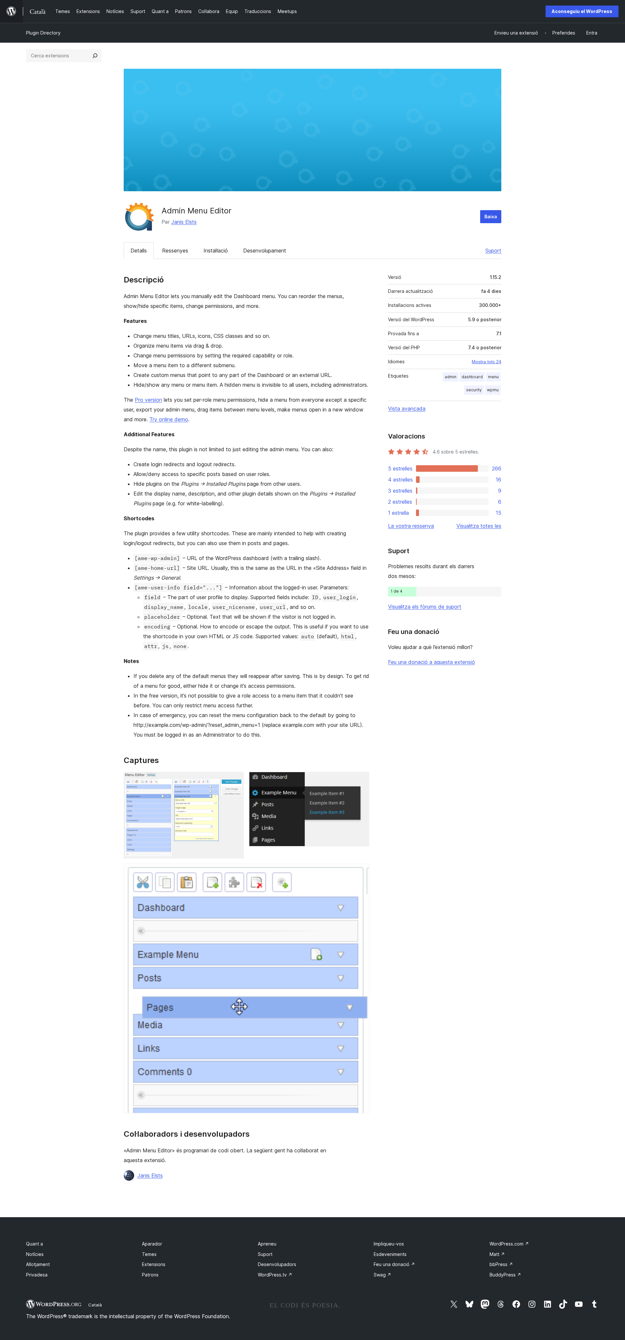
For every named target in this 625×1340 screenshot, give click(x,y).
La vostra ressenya (411, 526)
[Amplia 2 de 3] (360, 780)
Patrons (150, 1274)
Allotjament (38, 1264)
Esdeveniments (390, 1254)
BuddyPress (505, 1274)
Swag (382, 1274)
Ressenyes (175, 250)
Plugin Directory (43, 33)
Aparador (152, 1243)
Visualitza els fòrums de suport (424, 606)
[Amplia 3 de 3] (360, 872)
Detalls (139, 250)
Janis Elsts (184, 222)
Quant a (34, 1243)
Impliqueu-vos (389, 1243)
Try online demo (168, 419)
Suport (493, 250)
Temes (149, 1254)
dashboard (472, 376)
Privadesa (37, 1274)
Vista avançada (406, 408)
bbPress (501, 1264)
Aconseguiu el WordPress (582, 11)
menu (493, 376)
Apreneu (267, 1243)
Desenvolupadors (277, 1264)
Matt (497, 1254)
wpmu (493, 389)
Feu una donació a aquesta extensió (431, 662)
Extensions (153, 1264)
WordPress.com (509, 1243)
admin (450, 376)
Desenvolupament (264, 250)
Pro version (148, 399)
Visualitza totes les (478, 526)
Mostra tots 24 (486, 361)
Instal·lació (215, 250)
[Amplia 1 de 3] (235, 780)
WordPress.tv (275, 1274)
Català (95, 1304)
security (474, 389)
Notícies (35, 1254)
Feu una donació (394, 1264)
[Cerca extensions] (95, 55)
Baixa (490, 216)
